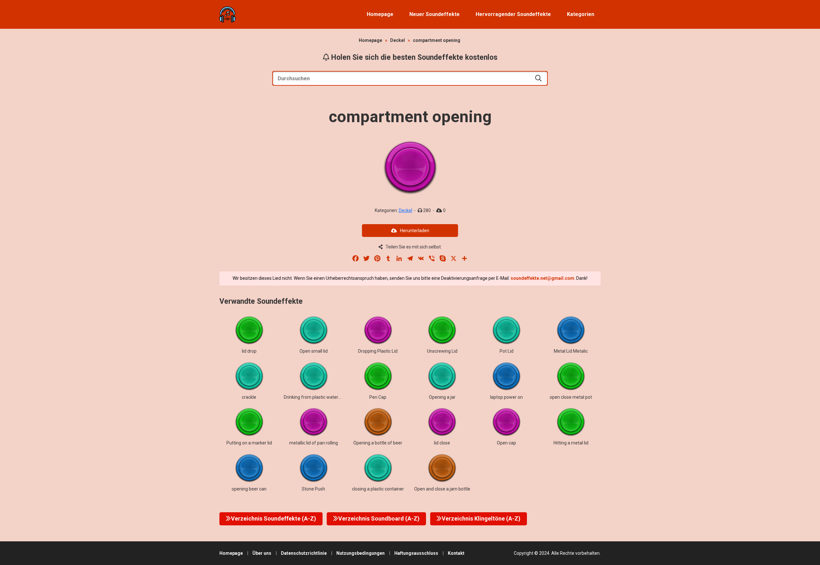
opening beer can (249, 488)
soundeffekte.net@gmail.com (542, 278)
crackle (249, 397)
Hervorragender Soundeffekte (513, 14)
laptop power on (506, 397)
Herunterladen (414, 230)
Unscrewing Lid (442, 351)
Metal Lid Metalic (571, 351)
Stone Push (313, 488)
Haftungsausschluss (416, 553)
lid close (442, 442)
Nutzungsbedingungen (360, 553)
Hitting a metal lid (571, 442)
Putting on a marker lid (249, 442)
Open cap (506, 442)
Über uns (261, 553)
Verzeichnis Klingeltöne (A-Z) (481, 518)
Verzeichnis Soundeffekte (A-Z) (273, 518)
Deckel (397, 40)
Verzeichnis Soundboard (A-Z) (379, 518)
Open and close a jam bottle (442, 488)
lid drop (249, 351)
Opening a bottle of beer (377, 442)
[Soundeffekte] (227, 14)
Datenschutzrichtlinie (304, 553)
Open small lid (313, 351)
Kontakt (456, 553)
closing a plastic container (378, 488)
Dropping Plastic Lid (378, 351)
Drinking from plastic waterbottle (317, 397)
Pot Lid (506, 351)
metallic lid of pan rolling (313, 442)
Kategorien (580, 14)
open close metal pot (571, 397)
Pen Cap (377, 397)
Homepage (380, 14)
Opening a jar (442, 397)
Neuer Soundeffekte (434, 14)
